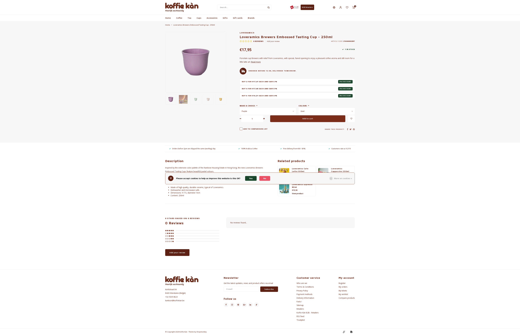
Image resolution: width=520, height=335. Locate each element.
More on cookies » (343, 178)
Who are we (302, 283)
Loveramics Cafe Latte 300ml (300, 170)
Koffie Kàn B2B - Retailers (308, 312)
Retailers (300, 309)
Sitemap (300, 305)
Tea (189, 18)
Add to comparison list (255, 129)
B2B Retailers (307, 7)
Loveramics (247, 33)
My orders (343, 287)
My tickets (343, 290)
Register (342, 283)
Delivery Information (305, 298)
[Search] (268, 7)
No (264, 178)
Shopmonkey (201, 332)
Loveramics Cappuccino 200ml (340, 170)
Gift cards (237, 18)
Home (168, 18)
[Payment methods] (344, 331)
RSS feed (300, 316)
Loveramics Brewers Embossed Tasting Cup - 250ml (194, 25)
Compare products (347, 298)
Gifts (225, 18)
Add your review (273, 41)
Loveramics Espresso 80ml (302, 185)
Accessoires (212, 18)
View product (297, 193)
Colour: (304, 106)
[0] (353, 7)
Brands (251, 18)
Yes (251, 178)
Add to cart (307, 118)
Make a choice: (248, 106)
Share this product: (335, 129)
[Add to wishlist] (351, 118)
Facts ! (299, 301)
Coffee (179, 18)
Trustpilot (301, 320)
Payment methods (304, 294)
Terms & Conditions (305, 287)
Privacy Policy (302, 290)
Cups (199, 18)
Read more (256, 62)
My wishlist (343, 294)
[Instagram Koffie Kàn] (232, 304)
